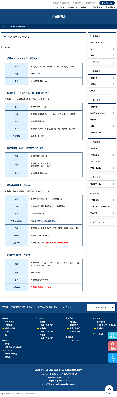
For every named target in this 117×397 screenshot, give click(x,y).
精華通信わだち (96, 132)
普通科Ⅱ (93, 84)
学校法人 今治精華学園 (61, 3)
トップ (59, 7)
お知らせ (96, 193)
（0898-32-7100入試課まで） (45, 221)
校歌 (92, 55)
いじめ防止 (94, 62)
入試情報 (109, 7)
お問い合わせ (98, 222)
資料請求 (77, 3)
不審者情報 (94, 200)
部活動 (93, 120)
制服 (92, 126)
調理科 (93, 91)
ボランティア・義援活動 (99, 206)
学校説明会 (94, 155)
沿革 (92, 49)
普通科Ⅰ (93, 78)
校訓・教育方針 (96, 42)
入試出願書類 (112, 348)
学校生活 (96, 7)
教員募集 (112, 337)
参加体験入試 (95, 161)
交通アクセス (91, 3)
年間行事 (93, 107)
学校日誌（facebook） (99, 113)
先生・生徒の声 (47, 325)
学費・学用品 (95, 168)
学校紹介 (71, 7)
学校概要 (8, 325)
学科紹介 (84, 7)
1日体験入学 (113, 359)
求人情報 (93, 213)
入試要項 (93, 149)
